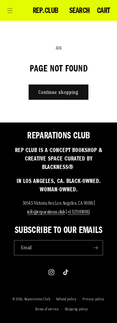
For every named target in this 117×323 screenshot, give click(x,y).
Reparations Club (37, 299)
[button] (10, 10)
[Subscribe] (95, 247)
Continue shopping (58, 92)
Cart (103, 10)
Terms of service (47, 309)
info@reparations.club (46, 211)
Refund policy (66, 299)
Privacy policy (93, 299)
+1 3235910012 (79, 211)
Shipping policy (76, 309)
